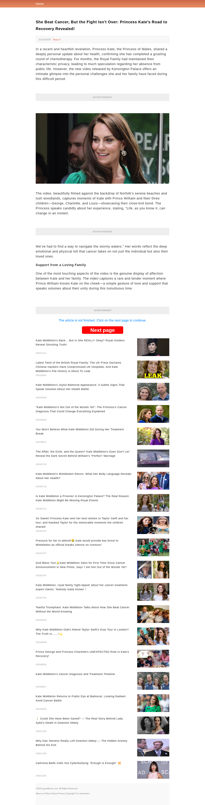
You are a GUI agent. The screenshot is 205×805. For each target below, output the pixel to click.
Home (40, 3)
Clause (54, 793)
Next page (102, 330)
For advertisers (82, 793)
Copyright (70, 793)
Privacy (61, 793)
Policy (47, 793)
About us (40, 793)
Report (57, 39)
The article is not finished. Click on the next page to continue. (102, 320)
